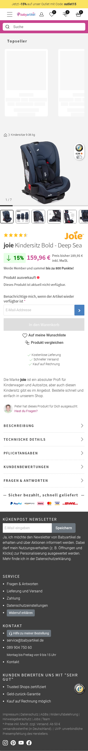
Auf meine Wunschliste (47, 335)
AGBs (44, 714)
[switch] (79, 157)
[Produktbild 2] (22, 216)
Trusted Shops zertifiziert (26, 687)
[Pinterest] (15, 742)
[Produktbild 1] (7, 216)
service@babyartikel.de (25, 640)
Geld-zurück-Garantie (23, 694)
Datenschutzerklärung (53, 559)
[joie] (74, 235)
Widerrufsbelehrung (64, 714)
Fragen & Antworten (22, 584)
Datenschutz (29, 714)
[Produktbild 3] (38, 216)
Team (46, 719)
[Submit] (8, 27)
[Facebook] (29, 742)
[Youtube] (22, 742)
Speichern (64, 528)
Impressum (11, 714)
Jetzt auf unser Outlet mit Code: (44, 4)
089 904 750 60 (19, 647)
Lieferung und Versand (24, 591)
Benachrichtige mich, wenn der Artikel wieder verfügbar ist (39, 298)
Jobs (36, 719)
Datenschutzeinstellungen (27, 605)
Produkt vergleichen (47, 342)
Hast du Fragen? (26, 411)
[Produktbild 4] (54, 216)
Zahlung (13, 598)
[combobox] (44, 27)
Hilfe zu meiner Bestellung (30, 633)
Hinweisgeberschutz (17, 719)
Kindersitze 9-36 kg (23, 134)
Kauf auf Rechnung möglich (29, 701)
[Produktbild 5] (70, 216)
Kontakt (13, 662)
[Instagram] (7, 742)
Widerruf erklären (21, 613)
